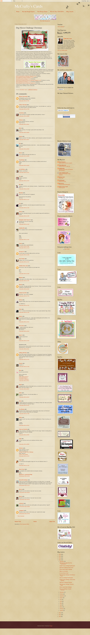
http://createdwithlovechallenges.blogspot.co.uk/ (26, 76)
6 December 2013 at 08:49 (24, 132)
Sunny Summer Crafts (25, 246)
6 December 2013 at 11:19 (24, 199)
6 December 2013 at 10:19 (24, 180)
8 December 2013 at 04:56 (24, 434)
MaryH (20, 384)
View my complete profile (62, 50)
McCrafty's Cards (29, 6)
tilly (20, 143)
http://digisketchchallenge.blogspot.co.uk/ (24, 77)
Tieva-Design (21, 159)
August (61, 597)
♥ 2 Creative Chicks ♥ (23, 377)
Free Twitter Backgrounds (45, 20)
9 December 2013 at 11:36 (24, 465)
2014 (60, 558)
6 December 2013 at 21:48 (24, 366)
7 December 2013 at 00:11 (24, 380)
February (62, 608)
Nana (20, 370)
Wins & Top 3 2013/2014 (57, 11)
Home (18, 11)
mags (20, 438)
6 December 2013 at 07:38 (24, 100)
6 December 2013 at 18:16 (24, 331)
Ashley (20, 417)
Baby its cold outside (64, 571)
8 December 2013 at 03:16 (24, 425)
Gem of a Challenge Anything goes (66, 577)
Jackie (20, 392)
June (61, 601)
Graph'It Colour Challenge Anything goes (67, 565)
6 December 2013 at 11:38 (24, 216)
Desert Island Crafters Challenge (66, 569)
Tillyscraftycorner (62, 165)
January (61, 610)
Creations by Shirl (22, 292)
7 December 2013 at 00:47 (24, 388)
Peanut (20, 243)
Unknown (21, 119)
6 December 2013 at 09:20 (24, 149)
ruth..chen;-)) (21, 325)
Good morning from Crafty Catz (64, 166)
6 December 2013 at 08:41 (24, 124)
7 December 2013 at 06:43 (24, 397)
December (62, 561)
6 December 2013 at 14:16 (24, 261)
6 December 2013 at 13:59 (24, 254)
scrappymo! (21, 510)
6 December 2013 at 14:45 (24, 280)
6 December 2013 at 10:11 (24, 172)
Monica (20, 489)
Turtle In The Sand (23, 104)
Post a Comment (21, 516)
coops (20, 459)
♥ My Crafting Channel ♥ (23, 376)
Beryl (20, 128)
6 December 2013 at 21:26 (24, 359)
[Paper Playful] (66, 249)
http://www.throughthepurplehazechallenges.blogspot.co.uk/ (28, 80)
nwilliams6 (21, 503)
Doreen (20, 152)
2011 (60, 614)
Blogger (50, 625)
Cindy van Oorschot (23, 429)
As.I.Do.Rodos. (22, 169)
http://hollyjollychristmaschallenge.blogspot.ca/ (25, 82)
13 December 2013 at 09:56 (24, 506)
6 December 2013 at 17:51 (24, 305)
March (61, 606)
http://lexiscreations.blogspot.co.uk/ (23, 78)
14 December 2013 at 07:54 (24, 513)
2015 (60, 556)
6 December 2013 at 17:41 (24, 296)
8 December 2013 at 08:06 (24, 444)
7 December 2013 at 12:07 (24, 405)
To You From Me (62, 187)
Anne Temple (21, 258)
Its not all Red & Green (64, 573)
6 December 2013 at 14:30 (24, 273)
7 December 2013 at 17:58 (24, 413)
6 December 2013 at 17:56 (24, 312)
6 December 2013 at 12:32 (24, 224)
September (62, 595)
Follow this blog (66, 116)
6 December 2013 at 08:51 (24, 139)
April (61, 605)
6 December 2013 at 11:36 (24, 207)
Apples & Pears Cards (63, 186)
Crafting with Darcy (23, 352)
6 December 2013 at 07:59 (24, 109)
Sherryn (20, 363)
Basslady (21, 192)
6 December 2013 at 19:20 (24, 340)
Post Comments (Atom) (24, 524)
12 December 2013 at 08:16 (24, 492)
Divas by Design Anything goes (64, 184)
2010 (60, 616)
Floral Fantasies (62, 162)
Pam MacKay (21, 409)
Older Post (52, 521)
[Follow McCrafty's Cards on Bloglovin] (63, 111)
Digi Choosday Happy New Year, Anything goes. (66, 563)
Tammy (20, 211)
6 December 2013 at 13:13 (24, 247)
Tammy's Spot (62, 177)
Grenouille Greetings (23, 479)
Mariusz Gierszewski (23, 96)
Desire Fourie (22, 469)
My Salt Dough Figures (28, 11)
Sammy (20, 136)
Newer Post (18, 521)
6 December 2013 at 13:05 (24, 239)
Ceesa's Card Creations (23, 454)
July (61, 599)
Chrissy (20, 299)
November (62, 592)
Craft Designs (61, 180)
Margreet (21, 277)
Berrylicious (61, 183)
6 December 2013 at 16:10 (24, 289)
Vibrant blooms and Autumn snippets (65, 163)
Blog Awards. (70, 11)
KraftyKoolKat (22, 228)
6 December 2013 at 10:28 (24, 188)
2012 (60, 612)
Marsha (20, 284)
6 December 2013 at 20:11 (24, 348)
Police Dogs (61, 178)
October (61, 594)
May (20, 184)
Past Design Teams (42, 11)
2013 (60, 559)
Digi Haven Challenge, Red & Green (66, 567)
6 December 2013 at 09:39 (24, 165)
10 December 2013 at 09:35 (24, 476)
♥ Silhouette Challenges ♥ (24, 379)
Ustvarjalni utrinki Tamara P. (25, 219)
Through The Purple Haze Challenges (26, 452)
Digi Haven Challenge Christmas (66, 582)
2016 (60, 554)
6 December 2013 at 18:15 (24, 321)
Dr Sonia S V (21, 251)
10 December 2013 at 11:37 (24, 485)
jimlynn (20, 316)
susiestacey (21, 112)
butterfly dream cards (23, 265)
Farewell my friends (62, 181)
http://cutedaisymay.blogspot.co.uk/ (23, 81)
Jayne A (20, 335)
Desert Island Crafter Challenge (66, 587)
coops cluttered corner (63, 172)
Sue (20, 176)
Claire (20, 309)
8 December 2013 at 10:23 (24, 456)
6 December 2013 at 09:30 (24, 156)
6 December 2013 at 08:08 (24, 116)
